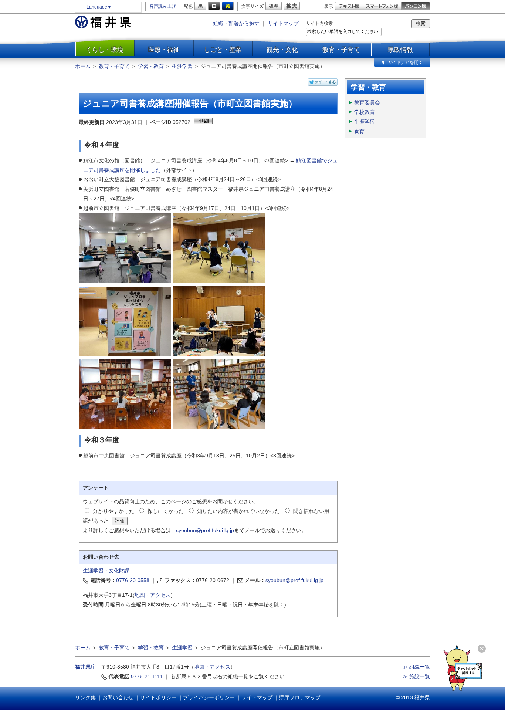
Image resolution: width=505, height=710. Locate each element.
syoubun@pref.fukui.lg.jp (205, 530)
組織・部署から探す (236, 23)
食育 (359, 131)
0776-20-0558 (132, 580)
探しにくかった (166, 511)
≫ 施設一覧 (416, 676)
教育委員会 (367, 102)
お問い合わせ (117, 697)
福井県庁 (85, 667)
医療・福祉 (164, 49)
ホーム (83, 66)
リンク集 (85, 697)
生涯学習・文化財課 (106, 571)
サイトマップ (283, 23)
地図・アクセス (153, 595)
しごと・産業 (223, 49)
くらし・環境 (104, 49)
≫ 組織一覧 (416, 667)
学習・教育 (151, 66)
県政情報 (400, 49)
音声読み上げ (162, 6)
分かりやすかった (113, 511)
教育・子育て (341, 49)
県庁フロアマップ (300, 697)
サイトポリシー (158, 697)
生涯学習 (182, 66)
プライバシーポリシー (209, 697)
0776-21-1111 (147, 676)
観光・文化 (282, 49)
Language (99, 7)
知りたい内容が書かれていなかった (238, 511)
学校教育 (364, 112)
